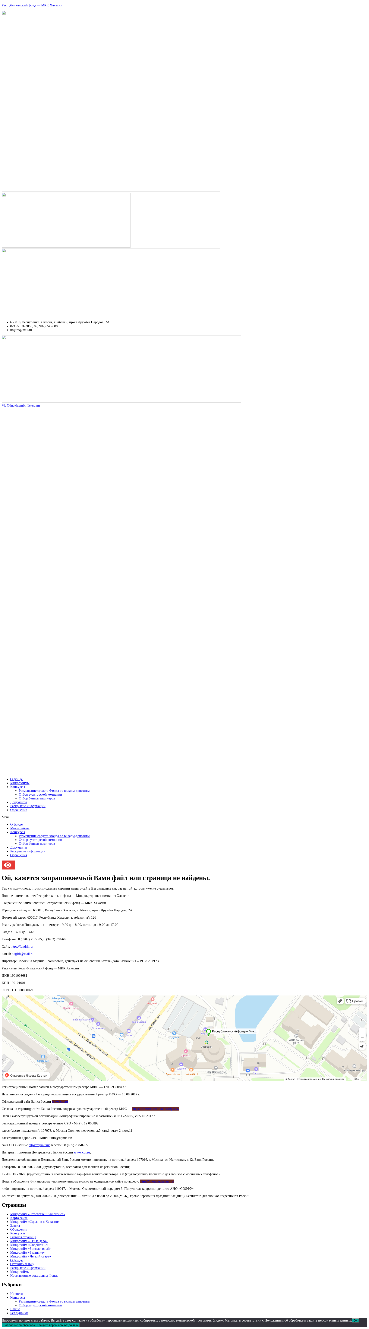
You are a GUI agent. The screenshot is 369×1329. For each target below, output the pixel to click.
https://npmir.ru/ (39, 1145)
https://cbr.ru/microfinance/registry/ (155, 1109)
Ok (355, 1320)
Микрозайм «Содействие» (29, 1245)
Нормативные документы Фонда (34, 1275)
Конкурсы (17, 787)
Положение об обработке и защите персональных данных (40, 1325)
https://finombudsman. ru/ (157, 1181)
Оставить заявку (22, 1264)
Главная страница (23, 1237)
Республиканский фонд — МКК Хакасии (32, 5)
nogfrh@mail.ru (22, 954)
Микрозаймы (19, 783)
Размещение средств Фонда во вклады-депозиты (54, 790)
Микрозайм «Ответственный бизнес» (37, 1214)
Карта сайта (19, 1218)
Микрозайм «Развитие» (27, 1252)
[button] (184, 817)
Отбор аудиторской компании (40, 794)
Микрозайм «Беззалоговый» (30, 1248)
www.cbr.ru (60, 1101)
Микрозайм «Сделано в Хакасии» (35, 1222)
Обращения (18, 810)
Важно (15, 1309)
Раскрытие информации (27, 806)
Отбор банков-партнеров (37, 798)
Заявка (15, 1225)
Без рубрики (19, 1313)
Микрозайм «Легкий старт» (30, 1256)
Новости (16, 1293)
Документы (18, 802)
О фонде (16, 779)
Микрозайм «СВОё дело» (29, 1241)
